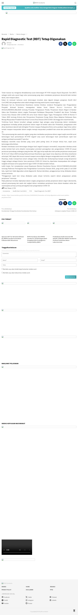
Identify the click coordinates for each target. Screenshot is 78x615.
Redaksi (52, 587)
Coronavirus (6, 191)
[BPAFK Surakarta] (39, 3)
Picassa (30, 603)
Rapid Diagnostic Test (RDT (43, 191)
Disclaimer (29, 590)
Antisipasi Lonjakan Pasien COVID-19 (65, 210)
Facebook (6, 597)
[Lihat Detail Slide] (18, 565)
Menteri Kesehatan (64, 107)
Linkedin (54, 600)
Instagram (31, 600)
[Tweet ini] (65, 44)
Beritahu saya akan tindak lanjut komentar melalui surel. (20, 269)
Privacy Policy (6, 590)
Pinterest (54, 597)
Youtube (6, 603)
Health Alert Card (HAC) (20, 191)
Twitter (30, 597)
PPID (51, 590)
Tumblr (6, 600)
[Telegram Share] (70, 44)
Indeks (4, 587)
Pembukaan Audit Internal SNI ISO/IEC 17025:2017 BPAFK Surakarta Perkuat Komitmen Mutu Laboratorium (64, 239)
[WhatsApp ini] (74, 44)
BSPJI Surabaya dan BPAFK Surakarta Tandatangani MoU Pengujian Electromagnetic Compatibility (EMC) (37, 239)
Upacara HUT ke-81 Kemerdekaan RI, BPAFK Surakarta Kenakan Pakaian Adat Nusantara (13, 238)
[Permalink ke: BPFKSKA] (4, 43)
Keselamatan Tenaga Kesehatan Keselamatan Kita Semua (19, 210)
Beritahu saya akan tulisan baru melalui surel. (16, 273)
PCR (30, 191)
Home (28, 587)
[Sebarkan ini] (61, 44)
